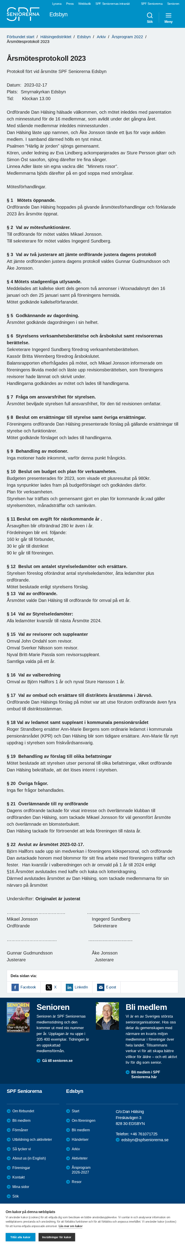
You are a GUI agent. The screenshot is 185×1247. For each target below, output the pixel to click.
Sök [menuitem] (150, 21)
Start (75, 1111)
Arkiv (101, 37)
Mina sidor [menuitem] (20, 1187)
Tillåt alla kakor (20, 1237)
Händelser (80, 1139)
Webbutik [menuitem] (84, 3)
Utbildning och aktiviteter (32, 1139)
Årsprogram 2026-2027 (81, 1170)
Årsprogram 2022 (127, 37)
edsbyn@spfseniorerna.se (145, 1140)
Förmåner (20, 1130)
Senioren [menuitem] (173, 3)
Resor (76, 1182)
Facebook (28, 987)
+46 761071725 (143, 1134)
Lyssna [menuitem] (57, 3)
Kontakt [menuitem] (18, 1177)
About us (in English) (29, 1158)
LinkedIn (81, 987)
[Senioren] (18, 1017)
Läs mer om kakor (71, 1226)
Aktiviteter (80, 1158)
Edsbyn (84, 37)
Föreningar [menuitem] (21, 1168)
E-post (111, 987)
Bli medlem (21, 1120)
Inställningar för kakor (57, 1237)
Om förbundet (23, 1111)
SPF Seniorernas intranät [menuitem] (112, 3)
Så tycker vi (21, 1149)
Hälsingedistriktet (55, 37)
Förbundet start (20, 37)
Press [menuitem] (70, 3)
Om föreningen (83, 1120)
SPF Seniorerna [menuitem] (152, 3)
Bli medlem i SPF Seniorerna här (145, 1074)
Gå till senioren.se (57, 1061)
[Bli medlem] (107, 1016)
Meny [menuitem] (168, 21)
